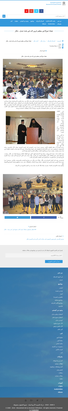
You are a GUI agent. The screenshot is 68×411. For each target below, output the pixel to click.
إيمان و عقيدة (59, 291)
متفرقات (59, 24)
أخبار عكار (35, 41)
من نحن (59, 21)
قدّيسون (60, 306)
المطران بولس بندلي (57, 314)
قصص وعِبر (60, 370)
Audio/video (51, 24)
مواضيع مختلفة (59, 300)
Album (44, 24)
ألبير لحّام (60, 329)
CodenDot (35, 410)
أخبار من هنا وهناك (58, 360)
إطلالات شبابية (59, 363)
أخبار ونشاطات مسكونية (56, 366)
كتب (11, 21)
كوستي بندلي (59, 320)
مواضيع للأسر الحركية (57, 303)
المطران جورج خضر (57, 317)
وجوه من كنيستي (24, 21)
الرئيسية (59, 41)
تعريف (61, 280)
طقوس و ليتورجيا (58, 297)
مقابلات (61, 373)
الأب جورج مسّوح (58, 323)
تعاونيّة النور (60, 337)
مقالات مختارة (59, 376)
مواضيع (32, 21)
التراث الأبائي (59, 349)
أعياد (61, 294)
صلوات (16, 21)
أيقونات (60, 383)
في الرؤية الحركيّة (58, 277)
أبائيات (61, 288)
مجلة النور (60, 340)
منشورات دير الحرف (57, 346)
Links (61, 379)
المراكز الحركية (40, 21)
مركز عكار (43, 41)
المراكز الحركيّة (51, 41)
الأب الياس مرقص (58, 326)
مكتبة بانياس (59, 343)
